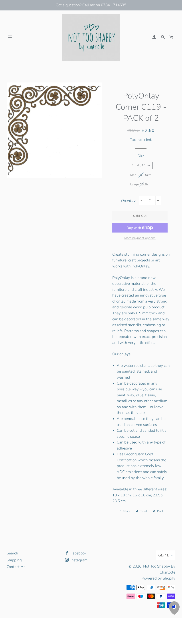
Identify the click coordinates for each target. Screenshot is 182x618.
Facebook (78, 553)
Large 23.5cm (141, 185)
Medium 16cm (141, 175)
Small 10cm (141, 165)
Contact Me (16, 566)
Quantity (128, 200)
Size (141, 156)
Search (12, 553)
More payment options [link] (140, 238)
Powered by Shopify (158, 578)
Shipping (14, 560)
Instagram (78, 560)
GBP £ (163, 555)
